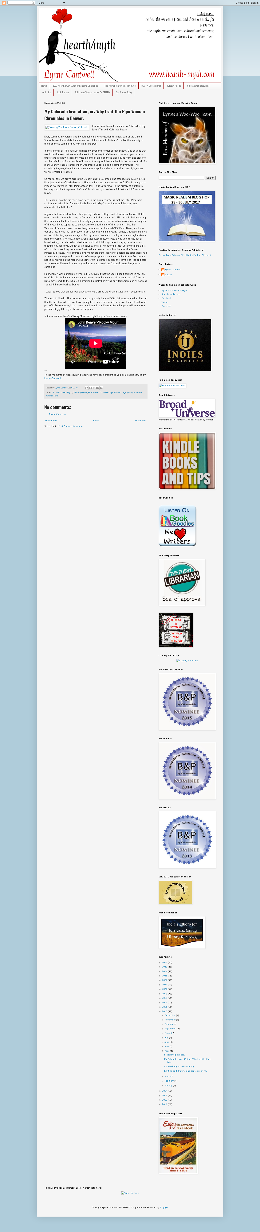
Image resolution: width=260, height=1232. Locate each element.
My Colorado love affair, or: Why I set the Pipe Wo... (187, 1060)
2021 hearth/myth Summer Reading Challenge (75, 85)
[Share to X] (94, 388)
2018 (165, 997)
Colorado (77, 392)
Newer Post (51, 420)
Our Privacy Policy (124, 92)
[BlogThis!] (90, 388)
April (167, 1050)
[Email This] (87, 388)
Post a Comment (57, 414)
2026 (165, 962)
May (167, 1046)
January (169, 1085)
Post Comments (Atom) (70, 426)
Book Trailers (63, 92)
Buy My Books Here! (151, 85)
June (167, 1041)
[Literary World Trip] (187, 660)
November (170, 1019)
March (168, 1076)
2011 (165, 1104)
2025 (165, 966)
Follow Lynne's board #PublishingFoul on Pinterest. (185, 255)
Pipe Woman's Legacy (118, 392)
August (168, 1032)
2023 (165, 975)
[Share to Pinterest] (101, 388)
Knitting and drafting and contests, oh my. (185, 1070)
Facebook (166, 298)
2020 (165, 989)
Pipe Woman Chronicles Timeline (120, 85)
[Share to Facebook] (98, 388)
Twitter (164, 301)
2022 (165, 980)
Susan (168, 274)
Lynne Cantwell (52, 378)
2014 (165, 1090)
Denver (84, 392)
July (167, 1037)
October (169, 1024)
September (171, 1028)
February (169, 1080)
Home (44, 85)
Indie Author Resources (198, 85)
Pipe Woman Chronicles (98, 392)
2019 (165, 993)
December (170, 1015)
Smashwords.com (170, 294)
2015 (165, 1011)
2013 (165, 1095)
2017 (165, 1002)
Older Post (140, 420)
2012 (165, 1099)
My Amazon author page (174, 290)
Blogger (164, 1207)
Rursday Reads (174, 85)
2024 (165, 971)
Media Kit (46, 92)
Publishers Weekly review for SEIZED (92, 92)
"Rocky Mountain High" (62, 392)
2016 (165, 1006)
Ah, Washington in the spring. (179, 1066)
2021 (165, 984)
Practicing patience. (174, 1054)
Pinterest (166, 305)
